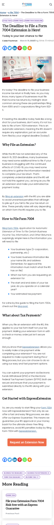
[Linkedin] (14, 48)
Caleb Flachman (9, 40)
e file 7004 (7, 20)
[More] (29, 48)
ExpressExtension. (28, 431)
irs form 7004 (32, 477)
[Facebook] (4, 48)
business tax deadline (13, 473)
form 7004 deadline (12, 477)
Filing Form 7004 (10, 228)
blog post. (23, 306)
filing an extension (15, 196)
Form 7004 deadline (34, 20)
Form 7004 (18, 20)
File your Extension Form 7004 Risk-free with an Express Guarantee (24, 504)
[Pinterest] (19, 48)
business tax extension (38, 473)
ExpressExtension (31, 347)
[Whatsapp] (24, 48)
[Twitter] (9, 48)
